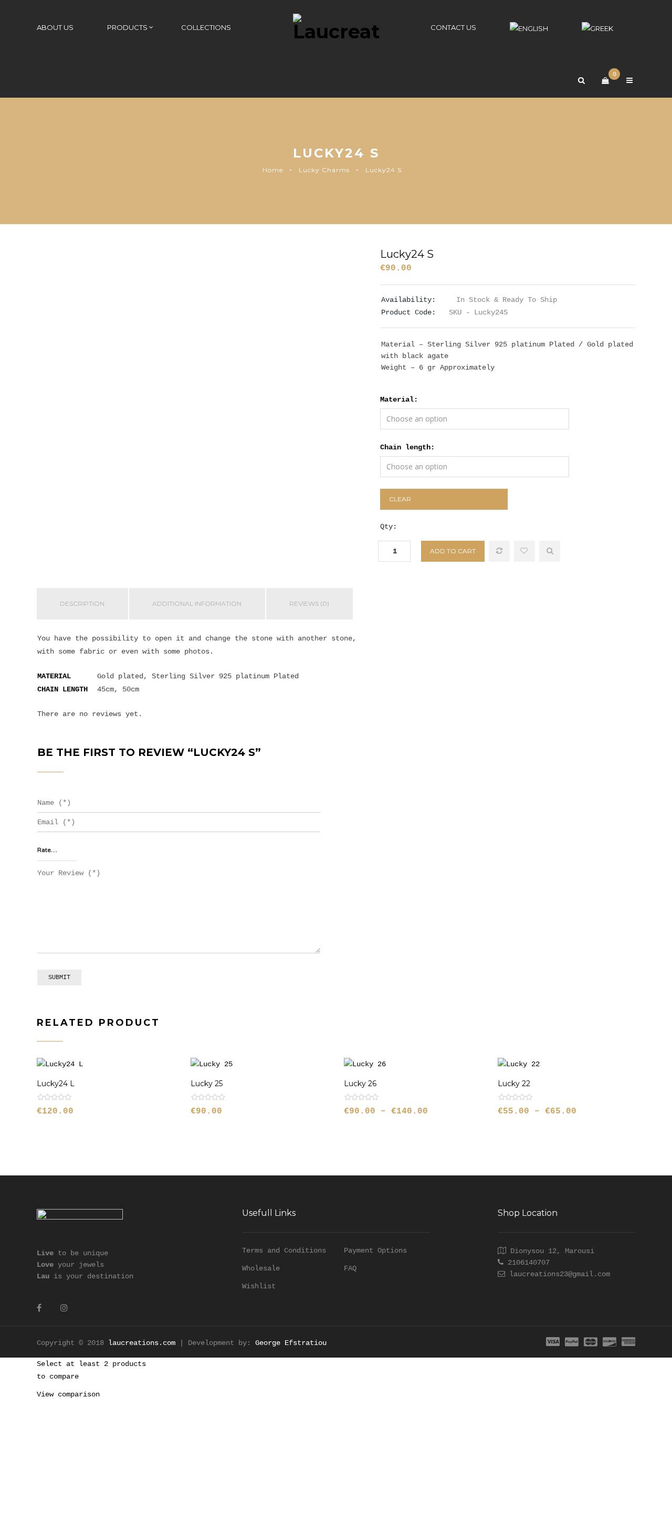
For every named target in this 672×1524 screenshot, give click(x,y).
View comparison (68, 1394)
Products (127, 27)
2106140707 (529, 1262)
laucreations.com (141, 1343)
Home (272, 170)
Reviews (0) (309, 603)
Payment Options (375, 1250)
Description (82, 603)
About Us (55, 27)
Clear (400, 499)
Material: (399, 399)
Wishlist (259, 1286)
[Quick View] (549, 551)
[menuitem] (529, 28)
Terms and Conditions (284, 1250)
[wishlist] (524, 551)
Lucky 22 (514, 1083)
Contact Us (453, 27)
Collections (206, 27)
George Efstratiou (291, 1343)
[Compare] (499, 551)
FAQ (350, 1268)
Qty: (388, 526)
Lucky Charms (324, 170)
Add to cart (453, 551)
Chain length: (407, 447)
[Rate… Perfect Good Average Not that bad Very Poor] (57, 850)
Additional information (197, 603)
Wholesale (261, 1268)
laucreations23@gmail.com (559, 1274)
